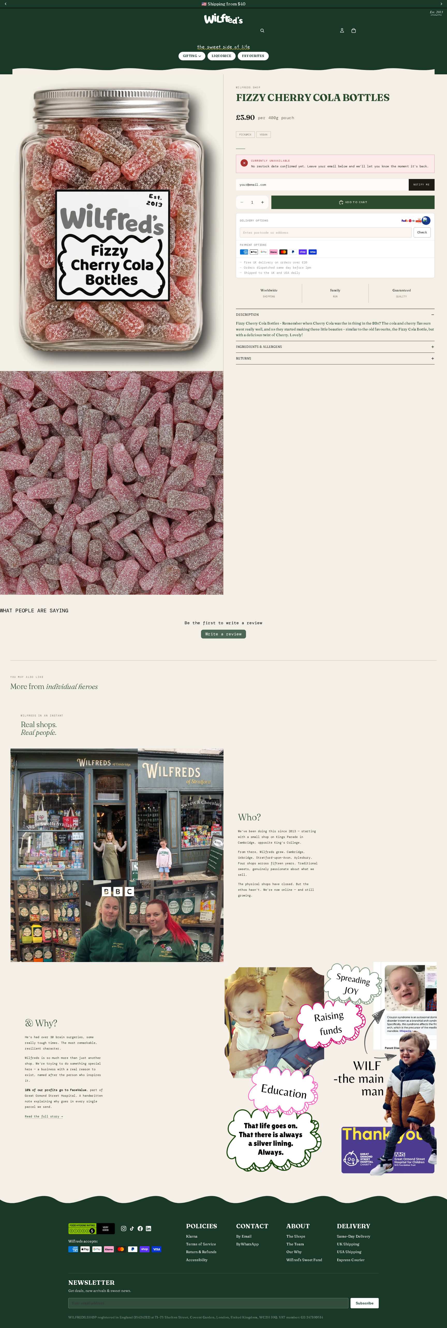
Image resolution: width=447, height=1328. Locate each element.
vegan (263, 134)
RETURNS (243, 358)
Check (422, 232)
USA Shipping (349, 1252)
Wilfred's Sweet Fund (304, 1260)
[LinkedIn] (148, 1228)
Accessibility (197, 1260)
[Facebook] (140, 1228)
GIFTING (190, 56)
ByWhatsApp (247, 1244)
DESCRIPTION (247, 315)
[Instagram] (123, 1228)
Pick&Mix (245, 134)
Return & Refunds (201, 1252)
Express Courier (350, 1260)
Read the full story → (44, 1116)
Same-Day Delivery (353, 1236)
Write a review (223, 634)
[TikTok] (132, 1228)
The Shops (295, 1236)
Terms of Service (201, 1244)
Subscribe (365, 1303)
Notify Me (422, 184)
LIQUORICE (221, 56)
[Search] (262, 30)
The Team (295, 1244)
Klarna (191, 1236)
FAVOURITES (253, 56)
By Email (243, 1236)
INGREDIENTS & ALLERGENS (259, 347)
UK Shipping (348, 1244)
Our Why (294, 1252)
